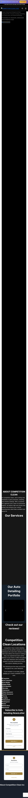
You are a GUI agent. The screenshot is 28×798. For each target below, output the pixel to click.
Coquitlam (6, 678)
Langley (5, 698)
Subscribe (13, 741)
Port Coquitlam (7, 680)
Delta (4, 703)
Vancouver (6, 690)
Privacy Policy (14, 777)
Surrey (5, 696)
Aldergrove (6, 701)
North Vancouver (8, 694)
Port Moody (6, 682)
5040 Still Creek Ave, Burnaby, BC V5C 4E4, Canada (14, 4)
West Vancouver (8, 692)
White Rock (6, 705)
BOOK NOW (23, 1)
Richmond (6, 707)
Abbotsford (6, 700)
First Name (8, 728)
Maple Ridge (6, 684)
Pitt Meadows (7, 686)
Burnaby (5, 688)
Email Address (9, 733)
